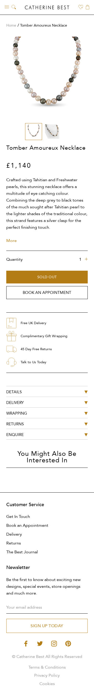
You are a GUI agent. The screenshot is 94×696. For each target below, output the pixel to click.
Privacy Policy (47, 675)
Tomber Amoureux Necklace (43, 25)
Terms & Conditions (47, 667)
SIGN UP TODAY (47, 626)
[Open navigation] (7, 6)
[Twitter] (40, 643)
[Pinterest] (68, 643)
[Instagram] (54, 643)
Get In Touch (18, 516)
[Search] (13, 7)
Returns (13, 543)
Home (11, 25)
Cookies (47, 684)
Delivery (14, 534)
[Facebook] (26, 643)
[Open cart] (87, 7)
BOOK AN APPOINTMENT (47, 292)
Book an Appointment (27, 525)
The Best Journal (22, 552)
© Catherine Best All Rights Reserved (47, 656)
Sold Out (47, 277)
